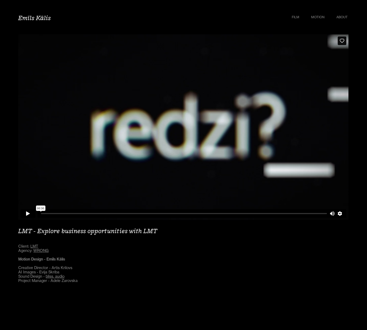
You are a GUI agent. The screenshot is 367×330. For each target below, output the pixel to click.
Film (295, 17)
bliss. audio (55, 276)
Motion (318, 17)
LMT (34, 246)
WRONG (41, 250)
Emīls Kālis (34, 17)
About (342, 17)
